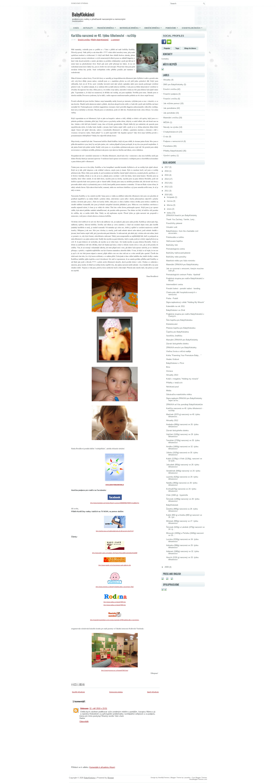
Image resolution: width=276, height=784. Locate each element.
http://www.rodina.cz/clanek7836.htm (114, 605)
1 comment (115, 40)
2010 (167, 195)
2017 (167, 167)
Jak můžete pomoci (171, 103)
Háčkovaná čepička (174, 241)
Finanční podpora (170, 94)
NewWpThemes (163, 777)
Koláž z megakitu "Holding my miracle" (182, 379)
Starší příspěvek (153, 692)
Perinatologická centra (175, 249)
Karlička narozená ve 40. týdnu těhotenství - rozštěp (103, 35)
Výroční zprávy (169, 155)
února (169, 209)
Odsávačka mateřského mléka (179, 394)
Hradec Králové (172, 359)
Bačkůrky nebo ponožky (176, 257)
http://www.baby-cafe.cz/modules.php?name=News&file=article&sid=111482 (114, 553)
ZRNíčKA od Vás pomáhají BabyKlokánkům (184, 404)
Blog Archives (190, 48)
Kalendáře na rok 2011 (175, 306)
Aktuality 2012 (172, 420)
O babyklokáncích (192, 28)
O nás (76, 28)
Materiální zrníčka (130, 28)
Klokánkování (172, 324)
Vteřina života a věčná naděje (178, 351)
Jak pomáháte (169, 113)
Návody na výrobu (170, 127)
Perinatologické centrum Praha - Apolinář (183, 274)
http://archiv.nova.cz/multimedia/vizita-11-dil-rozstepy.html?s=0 (114, 531)
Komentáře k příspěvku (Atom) (102, 767)
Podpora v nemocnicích (173, 141)
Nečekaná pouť (172, 387)
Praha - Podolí (172, 298)
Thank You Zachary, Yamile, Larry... (181, 219)
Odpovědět (84, 721)
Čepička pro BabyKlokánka (177, 332)
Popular (167, 48)
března (170, 205)
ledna (169, 213)
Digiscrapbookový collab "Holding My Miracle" (185, 302)
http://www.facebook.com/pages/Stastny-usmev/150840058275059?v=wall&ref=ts (114, 503)
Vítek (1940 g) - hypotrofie (177, 495)
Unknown (84, 708)
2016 (167, 171)
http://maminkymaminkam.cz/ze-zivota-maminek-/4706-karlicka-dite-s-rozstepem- (114, 620)
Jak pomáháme (169, 108)
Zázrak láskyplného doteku (177, 344)
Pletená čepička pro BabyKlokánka (180, 328)
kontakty (165, 59)
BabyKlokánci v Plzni (175, 363)
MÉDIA (166, 122)
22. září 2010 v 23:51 (98, 708)
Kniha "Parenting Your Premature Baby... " (183, 355)
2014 (167, 179)
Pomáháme (172, 28)
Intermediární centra (174, 284)
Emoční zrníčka (153, 28)
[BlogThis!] (75, 684)
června (170, 201)
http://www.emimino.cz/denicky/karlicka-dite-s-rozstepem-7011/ (115, 586)
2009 (167, 567)
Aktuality (88, 28)
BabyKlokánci (83, 14)
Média (168, 390)
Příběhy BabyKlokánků (100, 40)
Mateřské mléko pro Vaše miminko (180, 261)
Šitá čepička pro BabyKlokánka (179, 320)
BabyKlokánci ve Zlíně (175, 310)
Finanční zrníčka (106, 28)
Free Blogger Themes (199, 777)
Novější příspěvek (78, 692)
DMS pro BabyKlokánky (173, 84)
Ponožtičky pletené (174, 223)
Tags (177, 48)
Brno (168, 367)
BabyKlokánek (172, 505)
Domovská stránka (79, 3)
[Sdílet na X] (77, 684)
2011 (167, 191)
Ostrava (169, 371)
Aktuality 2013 (172, 375)
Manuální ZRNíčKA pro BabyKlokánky (182, 340)
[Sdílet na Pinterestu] (83, 684)
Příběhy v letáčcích (174, 383)
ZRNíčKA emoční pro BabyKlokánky (181, 347)
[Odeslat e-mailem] (72, 684)
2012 (167, 187)
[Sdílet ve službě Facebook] (80, 684)
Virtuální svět (171, 227)
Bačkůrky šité (172, 245)
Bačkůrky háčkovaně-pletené (178, 253)
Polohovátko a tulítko (175, 237)
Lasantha (187, 777)
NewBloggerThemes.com (198, 779)
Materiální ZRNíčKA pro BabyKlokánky (182, 264)
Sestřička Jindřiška (174, 336)
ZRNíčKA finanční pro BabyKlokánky (181, 215)
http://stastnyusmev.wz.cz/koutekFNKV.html (114, 670)
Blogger (111, 778)
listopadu (171, 197)
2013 (167, 183)
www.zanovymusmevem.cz (115, 485)
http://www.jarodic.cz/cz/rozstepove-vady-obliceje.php (114, 565)
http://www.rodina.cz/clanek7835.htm (114, 602)
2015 (167, 175)
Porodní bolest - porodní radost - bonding (183, 288)
